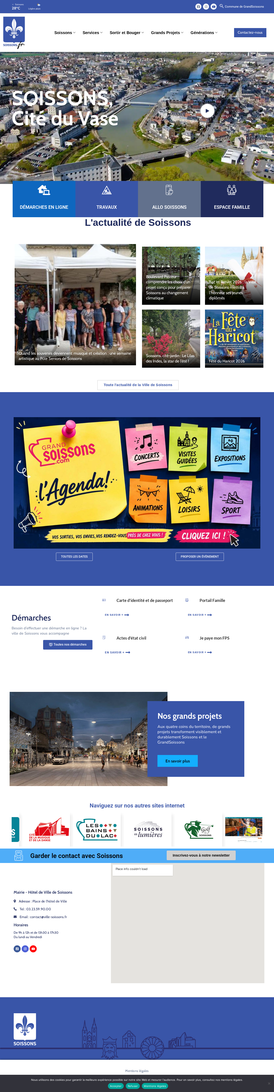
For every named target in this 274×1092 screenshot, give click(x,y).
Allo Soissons (169, 207)
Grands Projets (165, 32)
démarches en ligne (44, 207)
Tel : (35, 909)
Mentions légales (137, 1071)
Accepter (116, 1086)
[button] (222, 7)
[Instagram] (206, 7)
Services (91, 32)
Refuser (133, 1086)
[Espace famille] (232, 190)
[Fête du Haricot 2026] (234, 339)
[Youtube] (214, 7)
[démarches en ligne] (44, 190)
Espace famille (232, 207)
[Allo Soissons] (169, 190)
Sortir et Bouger (125, 32)
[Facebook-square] (198, 7)
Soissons (63, 32)
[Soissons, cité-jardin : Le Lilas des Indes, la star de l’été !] (171, 339)
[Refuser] (269, 1083)
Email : (43, 917)
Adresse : (43, 901)
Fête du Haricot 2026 (227, 361)
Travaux (106, 207)
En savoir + (114, 614)
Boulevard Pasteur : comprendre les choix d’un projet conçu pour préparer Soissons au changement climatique (168, 287)
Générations (202, 32)
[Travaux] (107, 190)
